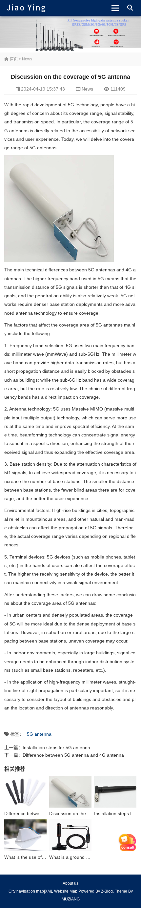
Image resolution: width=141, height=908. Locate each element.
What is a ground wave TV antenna (85, 857)
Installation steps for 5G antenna (56, 747)
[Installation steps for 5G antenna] (115, 792)
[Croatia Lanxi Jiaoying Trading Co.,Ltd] (26, 7)
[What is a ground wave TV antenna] (70, 835)
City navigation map (26, 891)
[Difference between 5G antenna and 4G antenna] (25, 792)
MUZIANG (71, 899)
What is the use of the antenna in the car (46, 857)
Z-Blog (107, 891)
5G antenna (39, 734)
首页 (13, 59)
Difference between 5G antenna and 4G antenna (73, 755)
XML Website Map (61, 891)
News (27, 59)
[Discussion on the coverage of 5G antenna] (70, 792)
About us (70, 883)
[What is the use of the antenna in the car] (25, 835)
